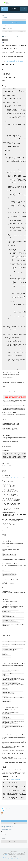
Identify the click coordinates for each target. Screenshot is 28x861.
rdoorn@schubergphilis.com (15, 779)
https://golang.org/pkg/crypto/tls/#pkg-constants (16, 477)
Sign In (25, 2)
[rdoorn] (2, 813)
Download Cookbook (14, 841)
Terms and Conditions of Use (12, 857)
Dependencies (7, 36)
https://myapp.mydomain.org (10, 666)
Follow (14, 22)
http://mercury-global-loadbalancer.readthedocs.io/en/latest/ (14, 61)
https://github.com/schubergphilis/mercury (12, 58)
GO (24, 8)
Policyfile (3, 28)
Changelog (11, 36)
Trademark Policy (13, 858)
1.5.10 (13, 20)
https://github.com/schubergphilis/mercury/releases (14, 60)
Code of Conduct (5, 857)
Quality (15, 36)
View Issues (14, 823)
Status (18, 858)
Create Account (18, 2)
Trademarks (5, 854)
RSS (3, 15)
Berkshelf (7, 28)
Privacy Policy (19, 857)
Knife (11, 28)
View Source (14, 820)
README (3, 36)
